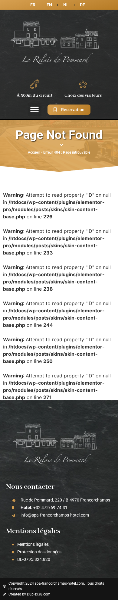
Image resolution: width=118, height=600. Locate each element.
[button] (34, 109)
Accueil (34, 152)
